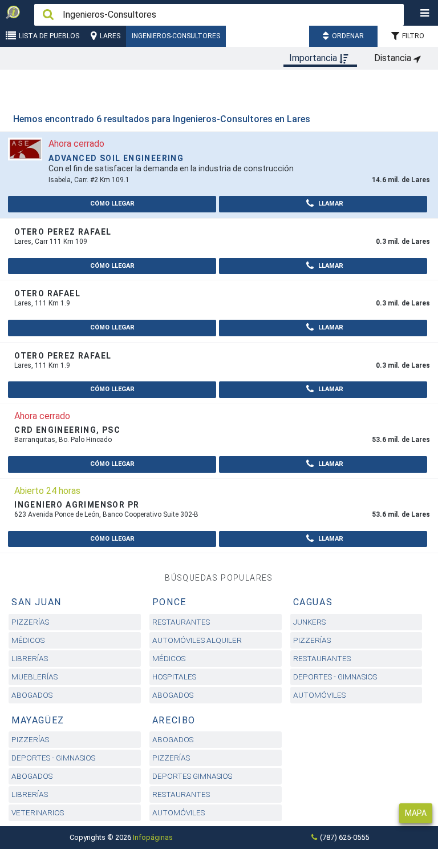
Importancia (314, 58)
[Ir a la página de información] (25, 148)
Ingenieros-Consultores (176, 36)
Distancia (393, 58)
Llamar (330, 203)
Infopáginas (153, 837)
